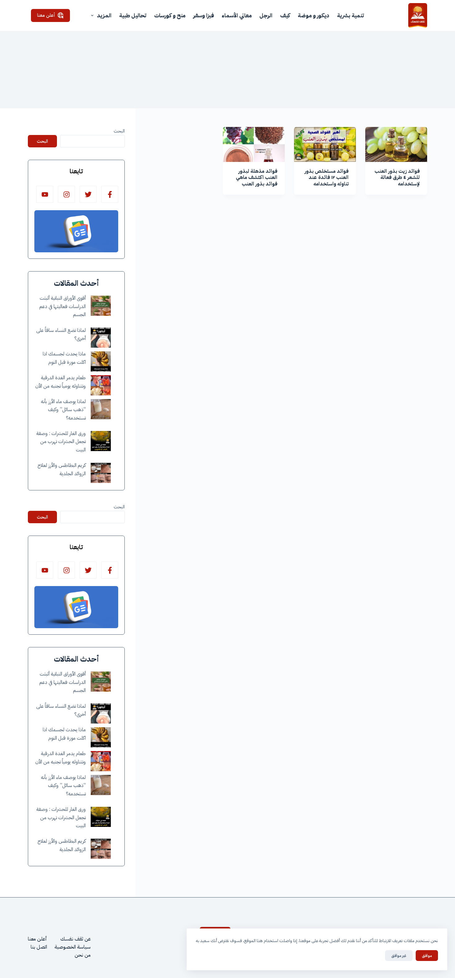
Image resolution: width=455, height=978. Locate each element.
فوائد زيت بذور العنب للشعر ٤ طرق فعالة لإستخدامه (397, 177)
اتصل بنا (39, 947)
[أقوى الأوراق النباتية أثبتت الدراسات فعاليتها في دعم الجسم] (101, 306)
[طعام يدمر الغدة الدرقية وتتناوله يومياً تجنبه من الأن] (101, 385)
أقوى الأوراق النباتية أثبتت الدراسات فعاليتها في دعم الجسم (62, 306)
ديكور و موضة (313, 15)
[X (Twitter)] (88, 194)
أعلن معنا (46, 15)
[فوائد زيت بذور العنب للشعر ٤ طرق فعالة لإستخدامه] (396, 144)
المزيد (104, 15)
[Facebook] (109, 194)
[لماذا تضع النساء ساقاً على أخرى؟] (101, 338)
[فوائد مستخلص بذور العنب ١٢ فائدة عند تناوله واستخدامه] (325, 144)
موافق (427, 955)
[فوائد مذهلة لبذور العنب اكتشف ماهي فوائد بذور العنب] (254, 144)
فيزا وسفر (203, 15)
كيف (285, 15)
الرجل (265, 15)
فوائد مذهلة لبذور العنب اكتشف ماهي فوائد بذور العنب (256, 177)
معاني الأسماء (237, 15)
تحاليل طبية (132, 15)
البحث (119, 131)
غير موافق (398, 955)
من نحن (83, 955)
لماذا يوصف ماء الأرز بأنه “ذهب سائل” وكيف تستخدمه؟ (63, 410)
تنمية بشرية (350, 15)
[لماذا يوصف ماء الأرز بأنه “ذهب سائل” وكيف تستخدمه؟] (101, 409)
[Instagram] (66, 194)
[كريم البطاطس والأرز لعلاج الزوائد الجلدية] (101, 473)
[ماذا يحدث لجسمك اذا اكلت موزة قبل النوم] (101, 361)
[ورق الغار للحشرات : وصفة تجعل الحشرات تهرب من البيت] (101, 441)
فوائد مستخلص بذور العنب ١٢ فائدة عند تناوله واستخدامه (327, 177)
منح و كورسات (169, 15)
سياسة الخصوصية (72, 947)
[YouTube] (44, 194)
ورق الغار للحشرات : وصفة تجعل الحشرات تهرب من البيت (61, 442)
